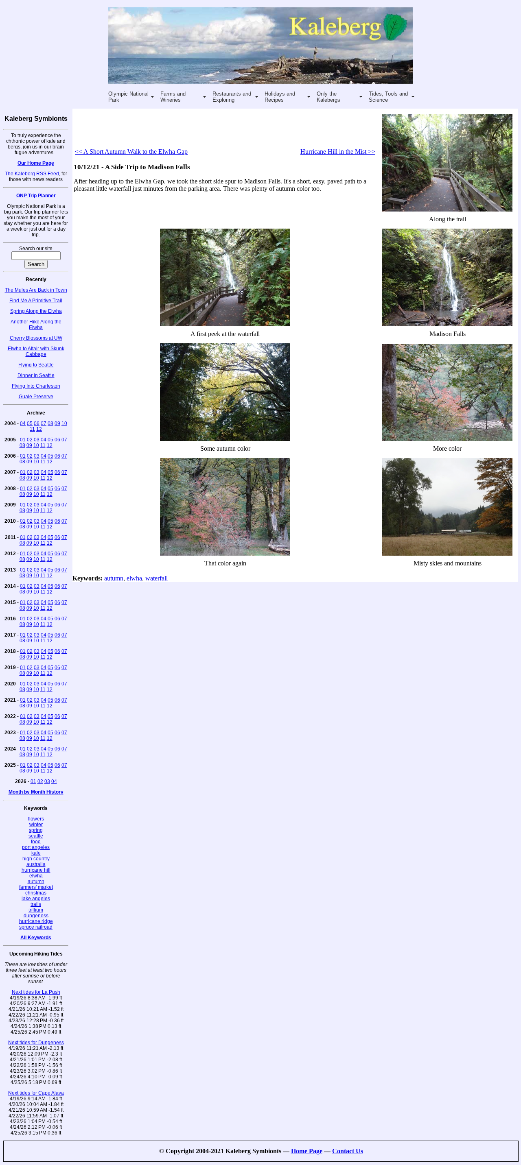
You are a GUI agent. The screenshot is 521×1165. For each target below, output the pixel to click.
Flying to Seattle (36, 365)
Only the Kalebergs (328, 97)
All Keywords (35, 937)
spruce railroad (36, 927)
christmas (35, 893)
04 (23, 423)
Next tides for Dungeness (36, 1042)
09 (57, 423)
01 (23, 440)
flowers (36, 819)
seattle (35, 836)
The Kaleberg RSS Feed (32, 174)
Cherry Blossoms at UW (36, 338)
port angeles (36, 847)
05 (30, 423)
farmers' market (36, 887)
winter (36, 824)
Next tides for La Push (36, 992)
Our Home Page (36, 163)
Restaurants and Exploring (231, 97)
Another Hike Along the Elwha (36, 324)
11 (32, 429)
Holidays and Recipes (280, 97)
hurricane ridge (36, 921)
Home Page (306, 1151)
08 (50, 423)
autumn (36, 881)
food (36, 841)
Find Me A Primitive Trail (35, 300)
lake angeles (36, 898)
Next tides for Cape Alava (36, 1093)
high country (36, 859)
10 (64, 423)
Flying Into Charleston (36, 386)
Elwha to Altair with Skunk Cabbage (36, 351)
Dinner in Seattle (36, 375)
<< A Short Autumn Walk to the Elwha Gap (131, 151)
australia (36, 864)
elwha (36, 876)
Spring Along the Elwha (36, 311)
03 (36, 440)
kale (36, 853)
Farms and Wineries (173, 97)
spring (36, 830)
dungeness (36, 915)
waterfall (156, 578)
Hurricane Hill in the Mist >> (337, 151)
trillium (35, 910)
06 (36, 423)
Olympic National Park (128, 97)
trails (36, 904)
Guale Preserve (36, 396)
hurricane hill (36, 870)
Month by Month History (36, 792)
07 (43, 423)
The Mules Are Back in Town (36, 290)
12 (39, 429)
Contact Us (347, 1151)
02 (30, 440)
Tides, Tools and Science (388, 97)
